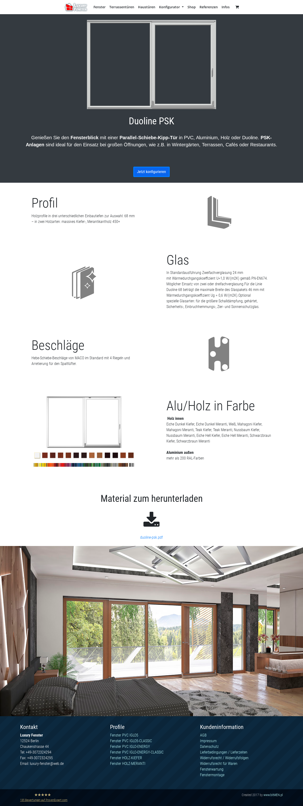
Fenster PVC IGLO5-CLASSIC (131, 741)
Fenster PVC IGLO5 (124, 735)
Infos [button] (226, 7)
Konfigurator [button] (170, 7)
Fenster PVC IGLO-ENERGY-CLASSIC (137, 752)
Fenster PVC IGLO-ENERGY (130, 746)
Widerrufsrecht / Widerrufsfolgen (224, 758)
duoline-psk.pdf (151, 537)
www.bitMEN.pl (273, 795)
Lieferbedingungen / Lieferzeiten (223, 752)
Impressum (208, 741)
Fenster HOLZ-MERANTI (127, 763)
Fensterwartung (211, 769)
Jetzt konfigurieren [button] (151, 171)
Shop (191, 7)
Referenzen (209, 7)
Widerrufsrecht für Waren (218, 763)
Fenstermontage (212, 775)
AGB (203, 735)
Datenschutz (209, 746)
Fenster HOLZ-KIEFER (126, 758)
